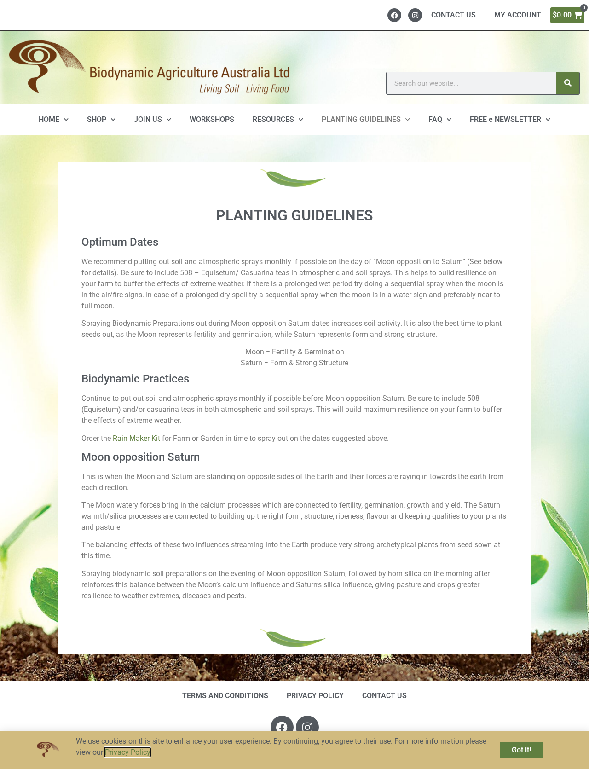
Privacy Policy (127, 752)
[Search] (567, 83)
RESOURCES (273, 119)
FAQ (435, 119)
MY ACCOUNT (517, 15)
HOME (49, 119)
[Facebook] (394, 15)
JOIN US (148, 119)
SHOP (96, 119)
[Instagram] (415, 15)
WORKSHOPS (212, 119)
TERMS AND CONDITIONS (225, 695)
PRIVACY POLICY (315, 695)
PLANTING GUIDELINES (361, 119)
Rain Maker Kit (136, 438)
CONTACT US (453, 15)
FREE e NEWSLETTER (505, 119)
